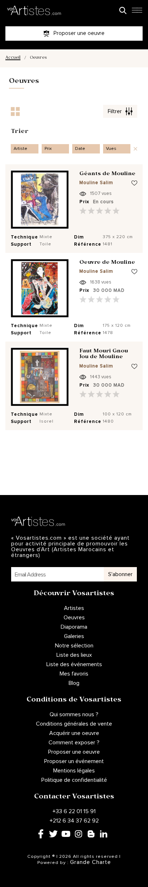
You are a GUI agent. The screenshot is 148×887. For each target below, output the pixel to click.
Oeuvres (74, 617)
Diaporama (74, 627)
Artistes (74, 608)
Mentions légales (74, 771)
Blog (74, 683)
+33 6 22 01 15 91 (74, 811)
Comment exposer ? (74, 742)
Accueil (12, 58)
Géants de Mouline (107, 174)
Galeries (74, 636)
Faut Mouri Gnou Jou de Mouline (103, 354)
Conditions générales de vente (74, 724)
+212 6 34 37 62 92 (74, 821)
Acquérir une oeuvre (74, 733)
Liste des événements (74, 664)
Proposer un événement (74, 761)
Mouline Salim (96, 182)
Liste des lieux (74, 655)
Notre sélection (74, 645)
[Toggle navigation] (137, 12)
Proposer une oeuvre (74, 752)
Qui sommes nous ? (74, 714)
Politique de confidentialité (74, 780)
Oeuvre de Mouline (107, 263)
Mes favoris (74, 674)
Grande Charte (90, 862)
